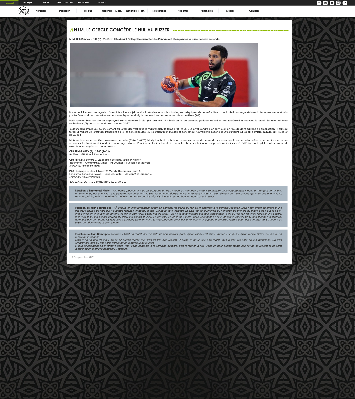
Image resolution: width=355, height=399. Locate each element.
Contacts (254, 10)
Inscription (64, 10)
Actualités (41, 10)
